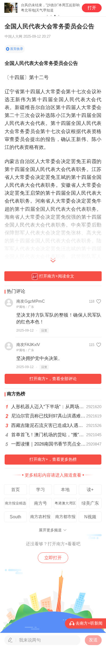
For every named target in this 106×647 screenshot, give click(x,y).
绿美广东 (90, 503)
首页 (15, 489)
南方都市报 (65, 516)
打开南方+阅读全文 (56, 276)
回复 (44, 330)
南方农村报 (40, 516)
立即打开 (53, 557)
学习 (40, 489)
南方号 (40, 503)
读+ (90, 489)
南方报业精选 (15, 503)
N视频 (90, 516)
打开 (92, 7)
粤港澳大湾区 (65, 503)
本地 (65, 489)
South (15, 516)
